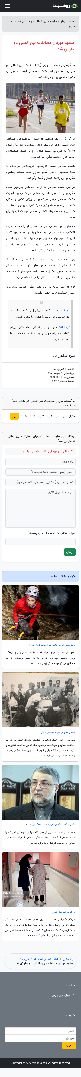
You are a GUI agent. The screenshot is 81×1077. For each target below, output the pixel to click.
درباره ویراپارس (61, 995)
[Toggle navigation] (7, 6)
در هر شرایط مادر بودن (64, 912)
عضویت (69, 1045)
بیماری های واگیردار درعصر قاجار (58, 732)
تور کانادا (64, 327)
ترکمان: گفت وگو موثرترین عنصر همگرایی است (51, 825)
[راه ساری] (65, 6)
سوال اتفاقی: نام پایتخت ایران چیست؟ (51, 533)
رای (14, 416)
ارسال (69, 552)
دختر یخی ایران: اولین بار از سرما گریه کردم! (52, 645)
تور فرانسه (63, 310)
